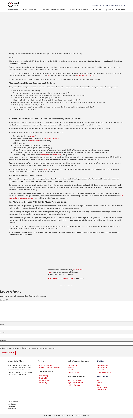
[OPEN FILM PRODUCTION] (39, 10)
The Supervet (44, 155)
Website (3, 340)
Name (2, 325)
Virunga (32, 136)
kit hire (46, 169)
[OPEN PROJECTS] (19, 10)
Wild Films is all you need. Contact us (61, 278)
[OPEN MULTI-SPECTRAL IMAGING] (66, 10)
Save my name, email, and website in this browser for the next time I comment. (28, 348)
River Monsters (34, 141)
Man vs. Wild (56, 155)
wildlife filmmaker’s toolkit (85, 75)
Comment (4, 300)
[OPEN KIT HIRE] (102, 10)
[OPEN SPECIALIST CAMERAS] (89, 10)
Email (2, 332)
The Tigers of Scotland (51, 138)
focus (49, 75)
